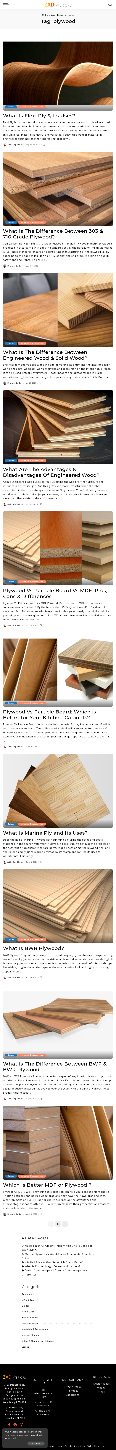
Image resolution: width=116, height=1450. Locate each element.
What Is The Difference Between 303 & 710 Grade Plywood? (53, 234)
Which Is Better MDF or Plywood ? (47, 1185)
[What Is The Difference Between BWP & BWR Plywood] (58, 1022)
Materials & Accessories (32, 107)
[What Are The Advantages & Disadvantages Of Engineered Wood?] (58, 427)
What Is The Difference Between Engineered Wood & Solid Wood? (45, 355)
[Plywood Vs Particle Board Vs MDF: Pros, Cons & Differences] (58, 548)
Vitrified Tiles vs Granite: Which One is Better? (54, 1262)
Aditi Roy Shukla (15, 145)
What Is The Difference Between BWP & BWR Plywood (55, 1066)
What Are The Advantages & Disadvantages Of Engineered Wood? (51, 472)
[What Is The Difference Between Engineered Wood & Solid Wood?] (58, 310)
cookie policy (12, 1438)
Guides (11, 107)
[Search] (109, 4)
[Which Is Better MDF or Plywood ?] (58, 1143)
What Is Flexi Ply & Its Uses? (39, 116)
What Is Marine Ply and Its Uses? (45, 833)
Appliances (28, 1294)
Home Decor (28, 1311)
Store (101, 1392)
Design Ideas (101, 1383)
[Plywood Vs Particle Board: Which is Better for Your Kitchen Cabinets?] (58, 669)
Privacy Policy (72, 1386)
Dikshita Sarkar (14, 266)
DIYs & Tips (28, 1300)
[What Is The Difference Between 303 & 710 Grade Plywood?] (58, 189)
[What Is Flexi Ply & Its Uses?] (58, 73)
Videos (25, 1347)
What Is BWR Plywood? (33, 948)
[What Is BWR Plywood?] (58, 906)
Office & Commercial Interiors (38, 1341)
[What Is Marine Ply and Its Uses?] (58, 791)
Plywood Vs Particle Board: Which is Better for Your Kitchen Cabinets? (49, 714)
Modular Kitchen (31, 1335)
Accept (36, 1443)
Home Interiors (30, 1317)
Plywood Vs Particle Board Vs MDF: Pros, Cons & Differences (55, 593)
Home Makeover (31, 1323)
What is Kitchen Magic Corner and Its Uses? (52, 1266)
